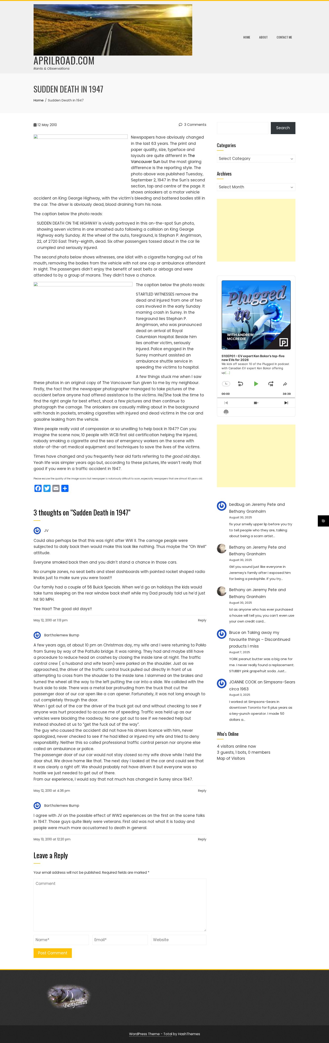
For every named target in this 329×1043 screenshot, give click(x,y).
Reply (202, 620)
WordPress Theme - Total (150, 1034)
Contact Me (284, 37)
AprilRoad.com (64, 60)
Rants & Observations (52, 68)
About (263, 37)
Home (246, 37)
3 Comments (194, 124)
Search (283, 128)
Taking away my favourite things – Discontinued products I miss (259, 639)
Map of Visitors (231, 758)
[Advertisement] (256, 230)
